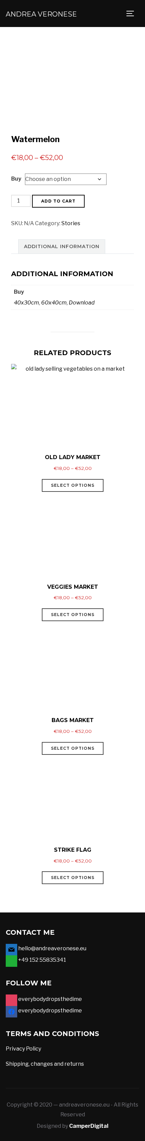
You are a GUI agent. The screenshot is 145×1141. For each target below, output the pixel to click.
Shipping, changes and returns (45, 1064)
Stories (70, 223)
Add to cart (58, 201)
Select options (72, 485)
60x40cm (54, 302)
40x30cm (26, 302)
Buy (16, 179)
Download (82, 302)
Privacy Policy (23, 1048)
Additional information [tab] (61, 246)
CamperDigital (88, 1126)
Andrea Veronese (41, 14)
